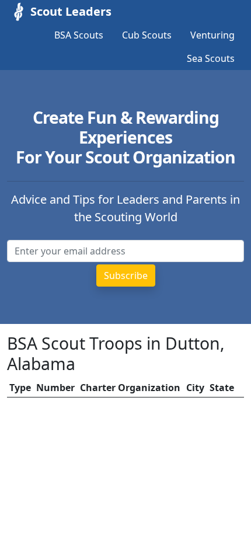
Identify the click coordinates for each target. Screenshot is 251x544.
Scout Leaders (70, 11)
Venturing (212, 35)
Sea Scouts (211, 58)
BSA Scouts (78, 35)
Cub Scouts (147, 35)
